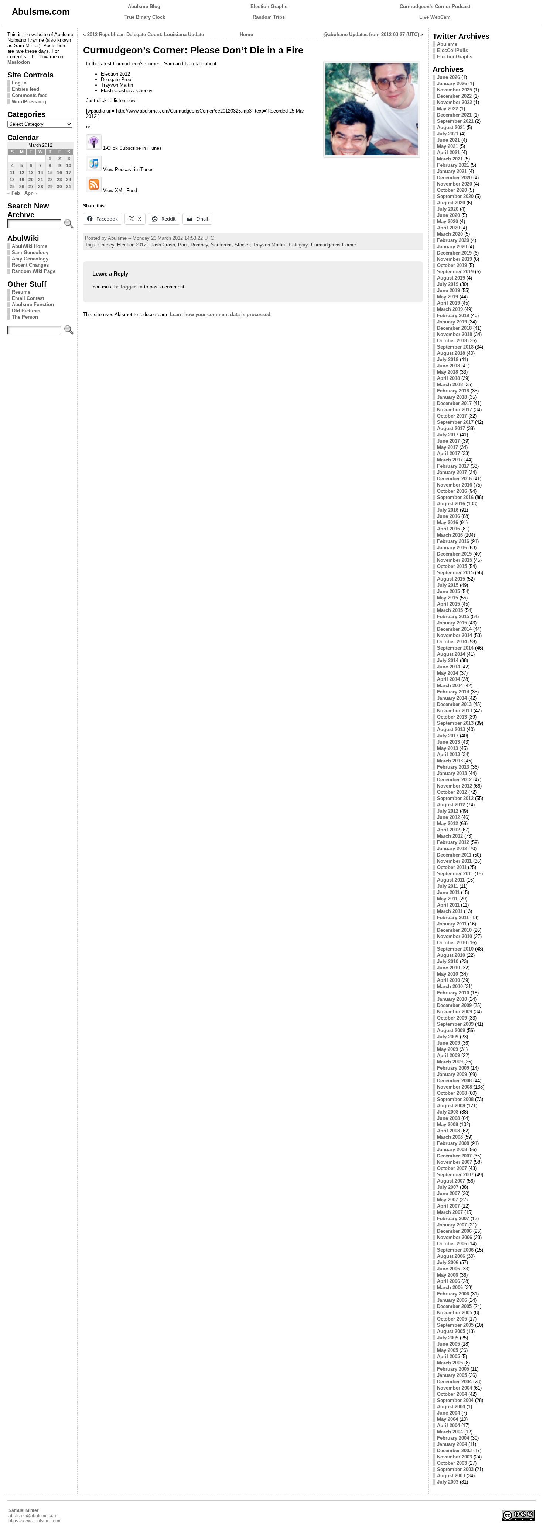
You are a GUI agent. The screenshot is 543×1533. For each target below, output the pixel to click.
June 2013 (448, 742)
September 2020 (455, 196)
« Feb (13, 193)
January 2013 (452, 773)
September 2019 (455, 271)
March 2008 (450, 1137)
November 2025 (454, 90)
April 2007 (448, 1206)
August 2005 (451, 1331)
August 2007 (451, 1181)
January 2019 (452, 322)
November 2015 (454, 560)
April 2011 (448, 905)
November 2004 (454, 1388)
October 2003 (452, 1463)
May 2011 (447, 899)
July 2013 (447, 735)
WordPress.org (29, 101)
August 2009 (451, 1030)
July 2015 (447, 585)
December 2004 (454, 1381)
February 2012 (453, 842)
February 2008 (453, 1143)
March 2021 (450, 159)
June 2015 (448, 591)
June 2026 (448, 77)
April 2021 (448, 152)
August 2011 (451, 880)
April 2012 (448, 830)
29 (50, 186)
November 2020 (454, 184)
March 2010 (450, 986)
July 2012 (447, 811)
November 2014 (454, 635)
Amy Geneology (30, 259)
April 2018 (448, 378)
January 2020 (452, 246)
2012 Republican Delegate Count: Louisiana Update (145, 34)
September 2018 (455, 347)
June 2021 (448, 140)
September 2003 (455, 1469)
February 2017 (453, 466)
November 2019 (454, 259)
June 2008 (448, 1118)
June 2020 (448, 215)
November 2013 (454, 710)
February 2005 (453, 1369)
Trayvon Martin (269, 245)
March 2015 (450, 610)
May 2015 (447, 598)
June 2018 (448, 365)
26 (21, 186)
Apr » (30, 193)
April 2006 (448, 1281)
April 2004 (448, 1425)
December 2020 (454, 177)
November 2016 (454, 485)
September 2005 (455, 1325)
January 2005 (452, 1375)
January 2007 (452, 1225)
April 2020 (448, 228)
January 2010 (452, 999)
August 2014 (451, 654)
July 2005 (447, 1337)
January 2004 (452, 1444)
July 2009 (447, 1036)
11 (12, 172)
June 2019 (448, 290)
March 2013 (450, 761)
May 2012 (447, 823)
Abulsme (447, 44)
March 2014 (450, 685)
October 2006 (452, 1243)
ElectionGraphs (454, 56)
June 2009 (448, 1043)
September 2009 (455, 1024)
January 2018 (452, 397)
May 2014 (447, 673)
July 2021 (447, 133)
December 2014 (454, 629)
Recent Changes (30, 265)
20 (31, 179)
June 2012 (448, 817)
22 (50, 179)
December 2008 (454, 1080)
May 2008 (447, 1124)
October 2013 (452, 717)
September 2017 (455, 422)
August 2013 (451, 729)
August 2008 (451, 1105)
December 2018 (454, 328)
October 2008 (452, 1093)
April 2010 (448, 980)
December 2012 (454, 779)
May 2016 (447, 522)
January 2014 (452, 698)
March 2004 (450, 1432)
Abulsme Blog (144, 6)
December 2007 (454, 1156)
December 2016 (454, 478)
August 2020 (451, 202)
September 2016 (455, 497)
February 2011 (453, 917)
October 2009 (452, 1018)
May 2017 (447, 447)
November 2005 (454, 1312)
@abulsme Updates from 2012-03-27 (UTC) (371, 34)
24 (68, 179)
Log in (19, 83)
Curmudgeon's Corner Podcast (435, 6)
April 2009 (448, 1055)
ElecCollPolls (452, 50)
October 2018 (452, 340)
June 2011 (448, 892)
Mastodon (18, 62)
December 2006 (454, 1231)
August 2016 (451, 503)
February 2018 (453, 391)
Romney (199, 245)
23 (59, 179)
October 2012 (452, 792)
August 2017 (451, 428)
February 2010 (453, 993)
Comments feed (30, 95)
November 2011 (454, 861)
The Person (25, 317)
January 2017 (452, 472)
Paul (183, 245)
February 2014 (453, 692)
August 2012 (451, 804)
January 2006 (452, 1300)
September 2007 (455, 1174)
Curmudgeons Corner (333, 245)
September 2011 (455, 873)
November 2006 (454, 1237)
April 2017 (448, 453)
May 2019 (447, 297)
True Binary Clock (144, 17)
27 (31, 186)
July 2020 (447, 209)
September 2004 (455, 1400)
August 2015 (451, 579)
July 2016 (447, 510)
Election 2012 (131, 245)
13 (31, 172)
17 (68, 172)
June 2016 (448, 516)
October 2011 (452, 867)
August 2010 (451, 955)
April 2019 (448, 303)
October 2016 (452, 491)
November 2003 (454, 1457)
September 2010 (455, 949)
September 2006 (455, 1250)
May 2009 (447, 1049)
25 (12, 186)
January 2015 (452, 623)
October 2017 (452, 416)
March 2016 (450, 535)
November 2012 (454, 786)
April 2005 (448, 1356)
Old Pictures (26, 311)
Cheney (106, 245)
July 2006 (447, 1262)
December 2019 (454, 253)
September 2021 (455, 121)
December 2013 (454, 704)
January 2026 (452, 83)
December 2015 (454, 554)
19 (21, 179)
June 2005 (448, 1344)
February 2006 (453, 1294)
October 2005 (452, 1319)
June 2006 (448, 1268)
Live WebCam (435, 17)
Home (246, 34)
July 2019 (447, 284)
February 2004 (453, 1438)
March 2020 (450, 234)
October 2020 (452, 190)
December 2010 (454, 930)
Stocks (242, 245)
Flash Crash (162, 245)
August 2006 (451, 1256)
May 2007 (447, 1199)
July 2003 (447, 1482)
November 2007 (454, 1162)
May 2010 (447, 974)
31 (68, 186)
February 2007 (453, 1218)
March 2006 (450, 1287)
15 (50, 172)
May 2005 (447, 1350)
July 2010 (447, 961)
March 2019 (450, 309)
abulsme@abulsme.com (32, 1515)
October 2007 (452, 1168)
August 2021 (451, 127)
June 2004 (448, 1413)
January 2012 (452, 848)
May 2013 (447, 748)
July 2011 (447, 886)
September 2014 (455, 648)
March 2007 (450, 1212)
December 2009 (454, 1005)
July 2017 (447, 434)
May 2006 (447, 1275)
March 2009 (450, 1062)
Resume (21, 292)
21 (40, 179)
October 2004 (452, 1394)
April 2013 (448, 754)
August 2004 (451, 1406)
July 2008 (447, 1112)
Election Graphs (268, 6)
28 (40, 186)
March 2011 (449, 911)
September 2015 (455, 572)
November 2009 (454, 1011)
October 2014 (452, 641)
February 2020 (453, 240)
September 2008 (455, 1099)
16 (59, 172)
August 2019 (451, 278)
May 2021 (447, 146)
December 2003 (454, 1450)
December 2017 (454, 403)
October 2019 (452, 265)
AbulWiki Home (29, 246)
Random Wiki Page (33, 271)
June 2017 (448, 441)
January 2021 (452, 171)
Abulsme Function (33, 304)
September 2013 (455, 723)
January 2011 (452, 924)
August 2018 (451, 353)
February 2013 (453, 767)
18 (12, 179)
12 (21, 172)
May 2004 (447, 1419)
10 (68, 165)
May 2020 (447, 221)
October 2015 (452, 566)
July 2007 (447, 1187)
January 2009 (452, 1074)
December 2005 (454, 1306)
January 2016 (452, 547)
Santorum (221, 245)
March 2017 (450, 460)
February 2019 (453, 315)
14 (40, 172)
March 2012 (450, 836)
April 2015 (448, 604)
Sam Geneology (30, 252)
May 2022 (447, 108)
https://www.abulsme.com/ (34, 1520)
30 (59, 186)
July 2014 (447, 660)
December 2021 (454, 115)
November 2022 (454, 102)
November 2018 (454, 334)
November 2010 (454, 936)
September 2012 (455, 798)
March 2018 (450, 384)
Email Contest (28, 298)
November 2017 (454, 409)
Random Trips (269, 17)
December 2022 (454, 96)
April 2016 (448, 529)
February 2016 (453, 541)
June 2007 (448, 1193)
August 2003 (451, 1475)
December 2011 (454, 855)
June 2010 (448, 967)
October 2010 (452, 942)
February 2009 (453, 1068)
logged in (132, 287)
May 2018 (447, 372)
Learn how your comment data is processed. (221, 314)
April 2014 (448, 679)
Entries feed (25, 89)
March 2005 (450, 1363)
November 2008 (454, 1087)
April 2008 (448, 1131)
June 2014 (448, 666)
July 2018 (447, 359)
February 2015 (453, 616)
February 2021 (453, 165)
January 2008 (452, 1149)
